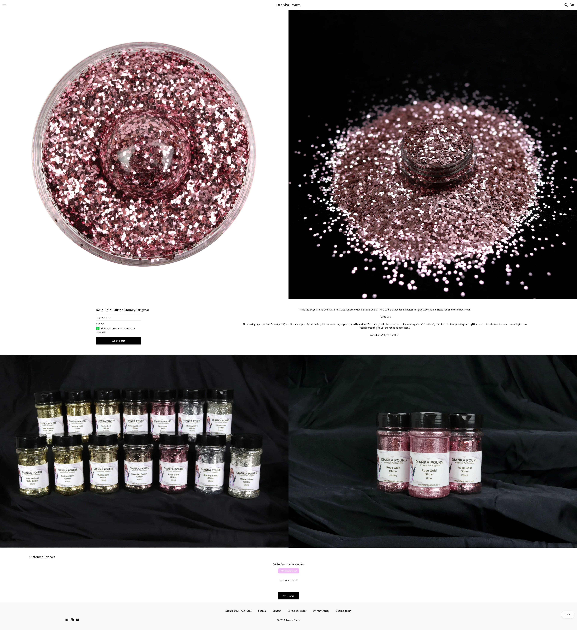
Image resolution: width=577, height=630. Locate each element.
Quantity (102, 317)
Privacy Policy (321, 610)
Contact (276, 610)
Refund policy (344, 610)
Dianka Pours (288, 4)
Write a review (289, 571)
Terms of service (297, 610)
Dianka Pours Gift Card (238, 610)
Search (262, 610)
